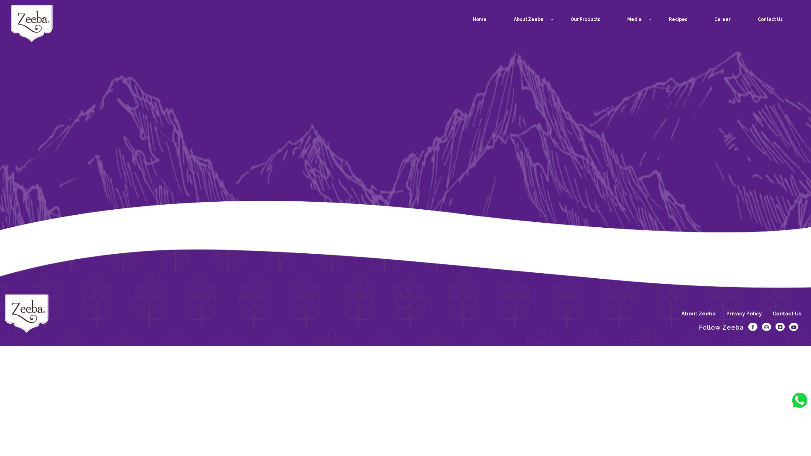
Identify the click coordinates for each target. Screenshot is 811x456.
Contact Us (787, 314)
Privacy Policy (744, 314)
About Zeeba (698, 314)
